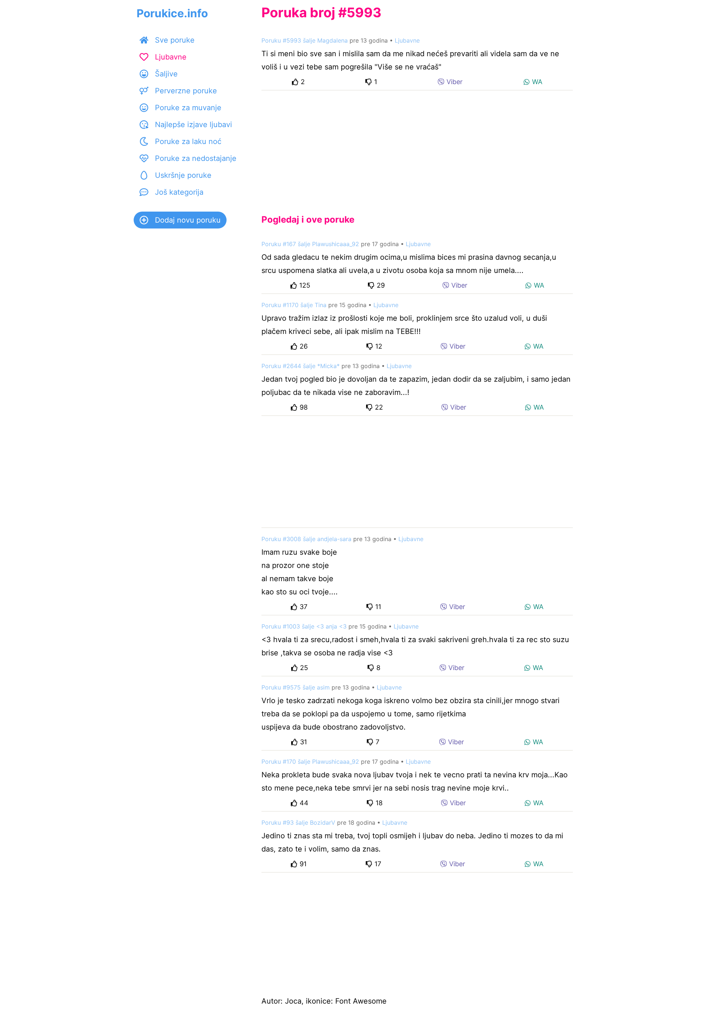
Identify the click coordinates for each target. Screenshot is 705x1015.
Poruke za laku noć (188, 141)
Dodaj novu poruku (188, 220)
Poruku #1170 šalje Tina (293, 305)
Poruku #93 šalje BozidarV (298, 822)
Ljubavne (171, 57)
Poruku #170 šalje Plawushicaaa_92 (310, 761)
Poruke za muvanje (188, 107)
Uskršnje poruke (183, 175)
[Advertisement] (417, 146)
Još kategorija (179, 192)
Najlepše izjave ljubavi (193, 124)
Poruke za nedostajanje (195, 158)
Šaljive (166, 73)
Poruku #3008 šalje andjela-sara (306, 539)
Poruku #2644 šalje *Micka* (300, 366)
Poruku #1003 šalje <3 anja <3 (304, 626)
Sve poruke (175, 40)
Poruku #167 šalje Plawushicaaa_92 (310, 244)
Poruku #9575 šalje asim (295, 687)
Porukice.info (172, 13)
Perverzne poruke (186, 90)
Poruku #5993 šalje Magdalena (304, 40)
